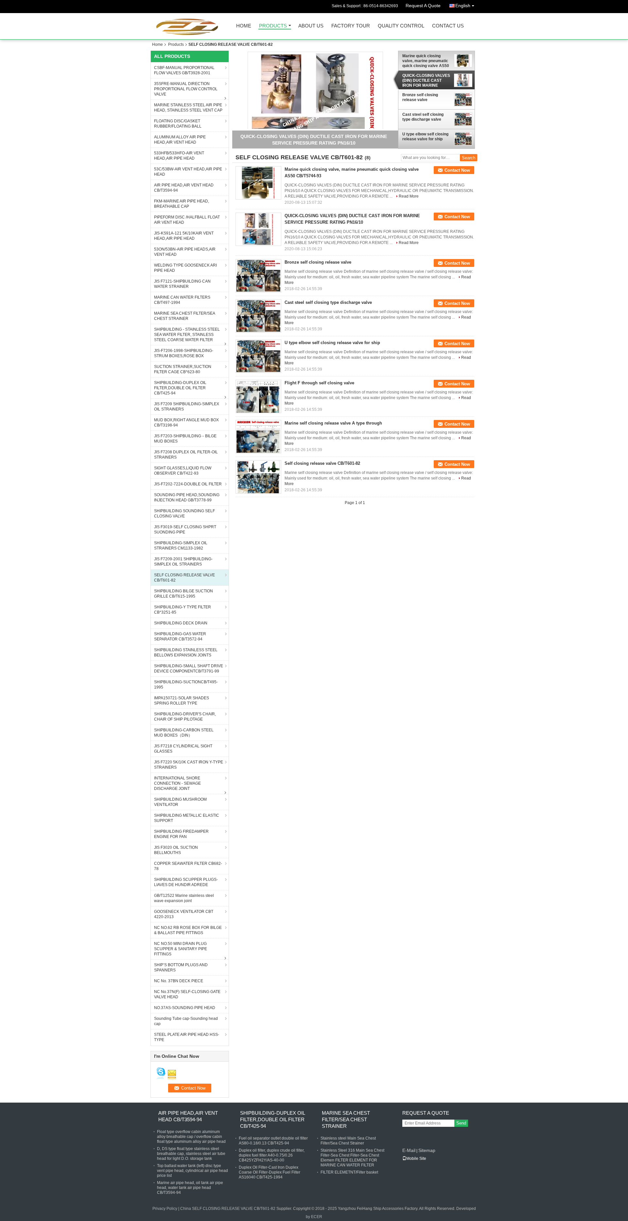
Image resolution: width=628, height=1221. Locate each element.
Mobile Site (416, 1158)
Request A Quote (423, 5)
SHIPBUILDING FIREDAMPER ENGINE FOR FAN (181, 834)
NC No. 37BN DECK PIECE (178, 981)
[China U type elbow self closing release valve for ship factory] (258, 356)
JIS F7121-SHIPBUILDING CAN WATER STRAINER (182, 284)
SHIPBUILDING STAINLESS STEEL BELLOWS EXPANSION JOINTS (186, 652)
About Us (310, 26)
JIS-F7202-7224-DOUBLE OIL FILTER (188, 484)
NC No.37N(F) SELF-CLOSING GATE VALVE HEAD (187, 994)
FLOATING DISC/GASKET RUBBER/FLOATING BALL (177, 124)
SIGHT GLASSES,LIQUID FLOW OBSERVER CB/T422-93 (182, 471)
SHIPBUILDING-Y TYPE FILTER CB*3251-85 (182, 610)
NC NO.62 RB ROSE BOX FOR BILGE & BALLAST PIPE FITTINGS (188, 930)
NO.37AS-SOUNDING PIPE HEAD (184, 1007)
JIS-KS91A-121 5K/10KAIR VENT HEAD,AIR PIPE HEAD (184, 236)
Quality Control (401, 26)
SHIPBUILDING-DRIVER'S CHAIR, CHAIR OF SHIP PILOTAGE (185, 717)
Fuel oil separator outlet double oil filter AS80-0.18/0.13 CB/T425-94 (273, 1140)
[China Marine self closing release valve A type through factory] (258, 436)
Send (461, 1123)
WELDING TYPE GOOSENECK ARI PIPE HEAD (185, 268)
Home (243, 26)
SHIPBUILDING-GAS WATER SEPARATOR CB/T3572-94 (180, 636)
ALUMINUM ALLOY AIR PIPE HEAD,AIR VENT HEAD (180, 140)
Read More (409, 196)
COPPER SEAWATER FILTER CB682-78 (188, 866)
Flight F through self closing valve (319, 382)
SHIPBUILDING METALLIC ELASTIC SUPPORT (186, 818)
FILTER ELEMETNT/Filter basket (349, 1172)
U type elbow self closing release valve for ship (425, 136)
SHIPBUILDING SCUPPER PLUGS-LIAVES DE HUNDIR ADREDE (186, 882)
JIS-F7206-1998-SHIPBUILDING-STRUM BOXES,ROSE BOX (183, 353)
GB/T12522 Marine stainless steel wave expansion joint (184, 898)
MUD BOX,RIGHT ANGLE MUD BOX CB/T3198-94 (186, 422)
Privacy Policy (164, 1208)
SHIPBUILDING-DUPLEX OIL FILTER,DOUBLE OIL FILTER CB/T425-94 (180, 387)
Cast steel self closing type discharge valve (423, 117)
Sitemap (426, 1150)
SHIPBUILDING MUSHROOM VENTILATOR (180, 802)
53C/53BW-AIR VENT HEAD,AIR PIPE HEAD (188, 172)
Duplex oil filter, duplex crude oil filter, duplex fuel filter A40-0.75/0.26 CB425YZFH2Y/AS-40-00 (272, 1155)
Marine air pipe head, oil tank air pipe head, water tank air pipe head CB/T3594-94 (190, 1187)
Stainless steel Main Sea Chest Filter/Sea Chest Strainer (348, 1140)
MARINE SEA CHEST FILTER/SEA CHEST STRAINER (184, 316)
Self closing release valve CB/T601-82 (322, 463)
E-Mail (408, 1150)
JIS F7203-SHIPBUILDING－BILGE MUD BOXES (185, 439)
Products (273, 26)
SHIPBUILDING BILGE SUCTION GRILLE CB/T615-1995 (183, 594)
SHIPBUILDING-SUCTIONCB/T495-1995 (186, 684)
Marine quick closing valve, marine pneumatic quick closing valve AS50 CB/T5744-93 (425, 61)
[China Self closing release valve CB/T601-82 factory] (258, 477)
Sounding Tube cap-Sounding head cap (186, 1021)
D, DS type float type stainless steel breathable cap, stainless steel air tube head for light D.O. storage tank (191, 1153)
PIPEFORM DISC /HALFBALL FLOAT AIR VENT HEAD (187, 220)
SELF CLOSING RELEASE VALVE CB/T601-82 (184, 578)
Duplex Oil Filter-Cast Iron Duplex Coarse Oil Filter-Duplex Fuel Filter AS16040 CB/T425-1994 (269, 1172)
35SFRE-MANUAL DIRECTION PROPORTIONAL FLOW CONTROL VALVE (186, 88)
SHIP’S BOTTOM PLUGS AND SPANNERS (181, 967)
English (462, 5)
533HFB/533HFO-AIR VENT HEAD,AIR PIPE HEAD (179, 156)
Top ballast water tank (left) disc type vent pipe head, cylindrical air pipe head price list (192, 1170)
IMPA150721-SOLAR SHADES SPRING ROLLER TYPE (181, 701)
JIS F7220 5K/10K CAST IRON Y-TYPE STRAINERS (188, 765)
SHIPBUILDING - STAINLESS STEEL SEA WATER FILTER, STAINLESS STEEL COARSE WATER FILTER (187, 334)
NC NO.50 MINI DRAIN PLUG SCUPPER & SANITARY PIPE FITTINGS (180, 948)
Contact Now (457, 170)
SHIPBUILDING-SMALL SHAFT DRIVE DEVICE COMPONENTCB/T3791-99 (188, 668)
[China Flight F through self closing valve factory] (258, 396)
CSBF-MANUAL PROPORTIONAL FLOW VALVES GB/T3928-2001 (184, 70)
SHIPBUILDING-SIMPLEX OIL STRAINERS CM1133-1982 (180, 545)
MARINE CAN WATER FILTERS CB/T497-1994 (182, 300)
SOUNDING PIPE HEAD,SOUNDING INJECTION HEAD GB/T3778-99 (186, 497)
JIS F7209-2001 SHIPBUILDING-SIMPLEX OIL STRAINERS (183, 562)
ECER (316, 1216)
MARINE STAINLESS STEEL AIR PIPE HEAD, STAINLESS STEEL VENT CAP (188, 108)
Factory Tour (350, 26)
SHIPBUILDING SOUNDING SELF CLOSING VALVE (184, 513)
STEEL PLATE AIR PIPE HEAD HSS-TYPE (186, 1037)
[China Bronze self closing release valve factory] (258, 275)
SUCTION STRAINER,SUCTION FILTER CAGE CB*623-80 (182, 369)
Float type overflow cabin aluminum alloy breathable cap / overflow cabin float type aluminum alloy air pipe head (191, 1136)
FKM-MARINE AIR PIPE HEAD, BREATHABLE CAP (181, 204)
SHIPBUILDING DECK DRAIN (180, 623)
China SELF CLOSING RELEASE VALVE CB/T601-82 (227, 1208)
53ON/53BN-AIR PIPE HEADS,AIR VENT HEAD (185, 252)
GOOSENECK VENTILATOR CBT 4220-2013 (183, 914)
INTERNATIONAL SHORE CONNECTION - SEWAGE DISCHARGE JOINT (177, 783)
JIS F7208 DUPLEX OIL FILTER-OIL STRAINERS (186, 455)
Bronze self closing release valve (420, 97)
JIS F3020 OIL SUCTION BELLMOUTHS (176, 850)
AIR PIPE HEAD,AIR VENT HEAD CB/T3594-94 (184, 188)
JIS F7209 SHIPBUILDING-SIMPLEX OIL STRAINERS (186, 406)
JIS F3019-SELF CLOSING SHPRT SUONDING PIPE (185, 529)
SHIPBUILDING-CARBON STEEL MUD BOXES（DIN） (184, 733)
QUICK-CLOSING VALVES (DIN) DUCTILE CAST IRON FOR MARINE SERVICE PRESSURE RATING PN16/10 (426, 80)
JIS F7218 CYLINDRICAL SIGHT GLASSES (183, 749)
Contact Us (448, 26)
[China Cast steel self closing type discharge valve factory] (258, 316)
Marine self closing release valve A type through (333, 423)
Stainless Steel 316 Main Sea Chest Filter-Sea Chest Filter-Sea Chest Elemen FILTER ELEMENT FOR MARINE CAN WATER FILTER (352, 1157)
